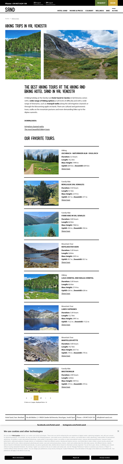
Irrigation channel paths (34, 126)
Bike (108, 11)
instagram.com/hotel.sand (74, 425)
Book (112, 3)
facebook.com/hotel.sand (48, 425)
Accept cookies (105, 457)
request (101, 3)
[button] (118, 431)
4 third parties (16, 435)
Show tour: (66, 168)
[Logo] (10, 10)
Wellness (100, 11)
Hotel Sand (62, 11)
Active (115, 11)
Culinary (89, 11)
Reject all (76, 457)
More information (18, 457)
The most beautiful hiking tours (37, 129)
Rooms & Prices (76, 11)
